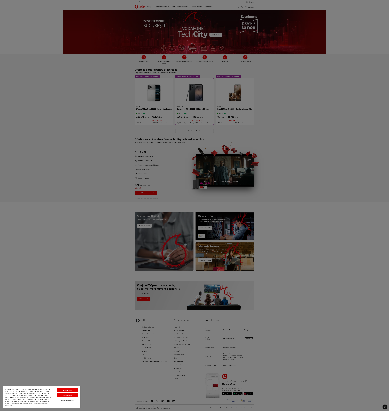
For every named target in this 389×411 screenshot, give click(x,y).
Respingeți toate (67, 395)
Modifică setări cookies (67, 400)
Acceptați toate (67, 390)
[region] (41, 397)
